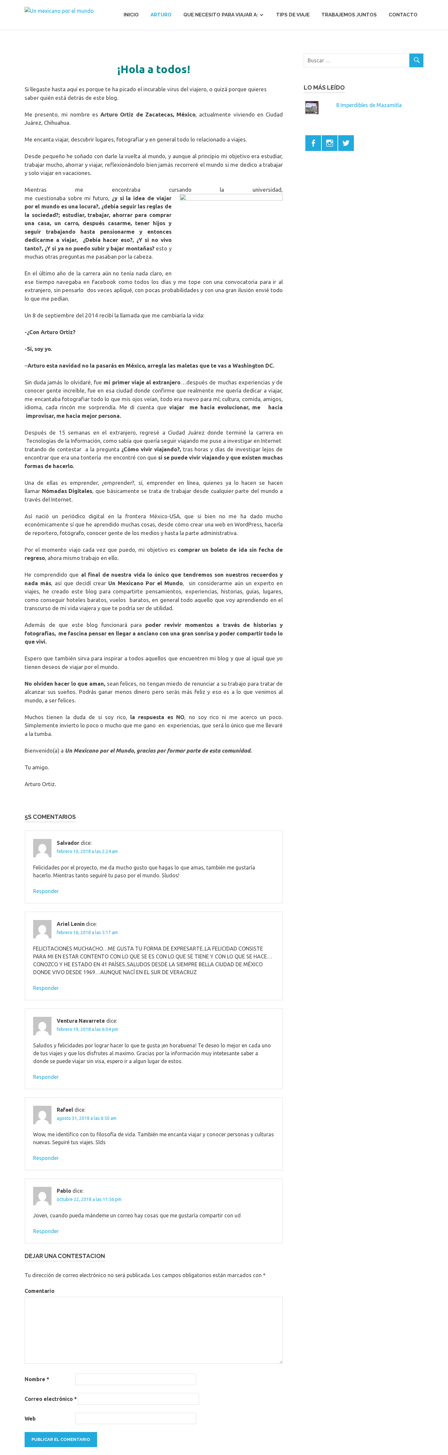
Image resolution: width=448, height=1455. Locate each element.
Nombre (37, 1379)
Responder (46, 891)
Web (30, 1419)
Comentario (39, 1291)
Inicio (131, 15)
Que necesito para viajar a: (220, 15)
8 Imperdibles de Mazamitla (369, 105)
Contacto (403, 15)
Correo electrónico (51, 1399)
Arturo (161, 15)
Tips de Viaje (293, 15)
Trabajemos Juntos (349, 15)
